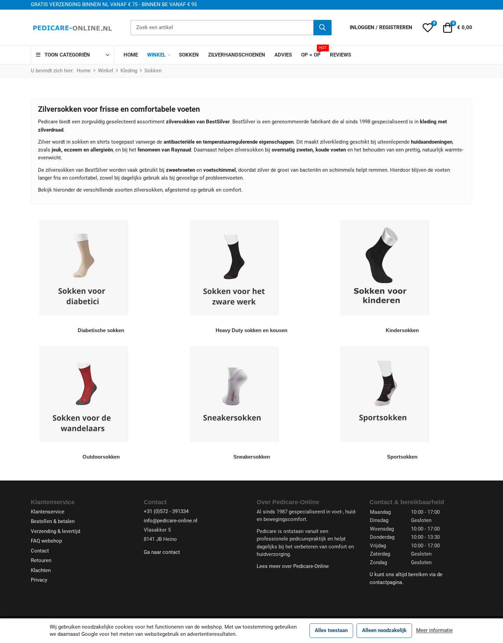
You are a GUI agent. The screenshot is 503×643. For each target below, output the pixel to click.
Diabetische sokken (101, 330)
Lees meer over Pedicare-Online (293, 566)
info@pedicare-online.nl (170, 521)
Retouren (41, 560)
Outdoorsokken (101, 457)
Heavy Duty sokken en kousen (251, 330)
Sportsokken (402, 457)
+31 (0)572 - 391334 (166, 511)
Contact (40, 551)
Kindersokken (402, 330)
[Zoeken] (322, 27)
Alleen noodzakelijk (384, 630)
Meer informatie (434, 630)
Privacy (39, 580)
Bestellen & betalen (53, 521)
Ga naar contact (162, 552)
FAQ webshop (46, 541)
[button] (427, 28)
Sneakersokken (251, 457)
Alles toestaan (331, 630)
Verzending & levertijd (55, 531)
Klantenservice (47, 512)
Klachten (41, 570)
